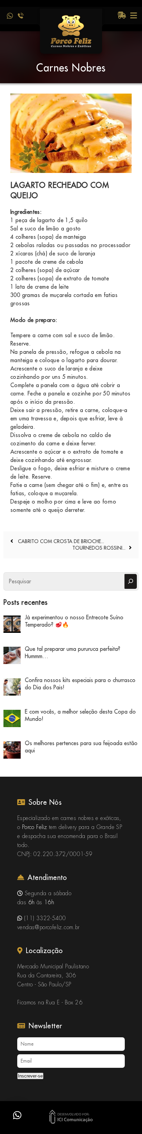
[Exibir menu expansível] (133, 15)
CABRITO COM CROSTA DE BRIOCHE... (60, 541)
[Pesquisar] (130, 581)
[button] (17, 1115)
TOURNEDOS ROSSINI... (98, 548)
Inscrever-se (30, 1076)
